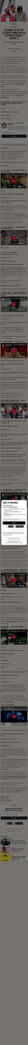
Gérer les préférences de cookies (14, 541)
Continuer (14, 523)
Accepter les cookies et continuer (14, 538)
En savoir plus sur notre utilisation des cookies (14, 542)
